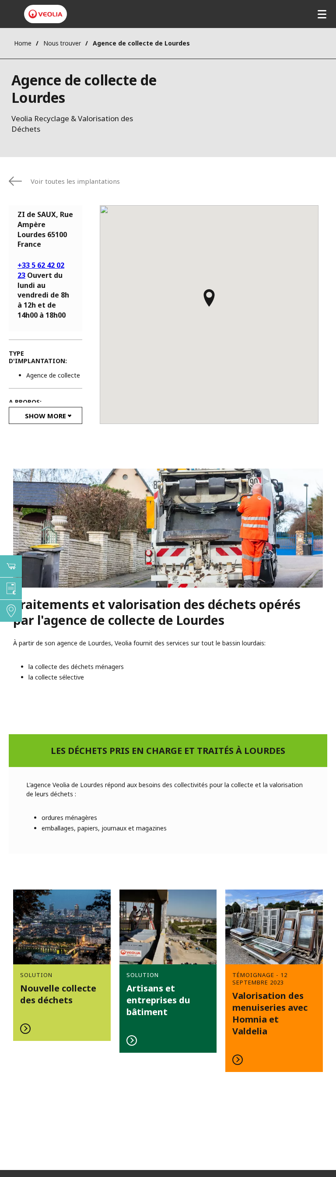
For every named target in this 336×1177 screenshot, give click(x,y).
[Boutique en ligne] (11, 566)
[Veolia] (45, 14)
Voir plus (62, 965)
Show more (45, 415)
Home (23, 43)
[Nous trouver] (11, 611)
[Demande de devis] (11, 588)
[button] (209, 302)
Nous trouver (62, 43)
